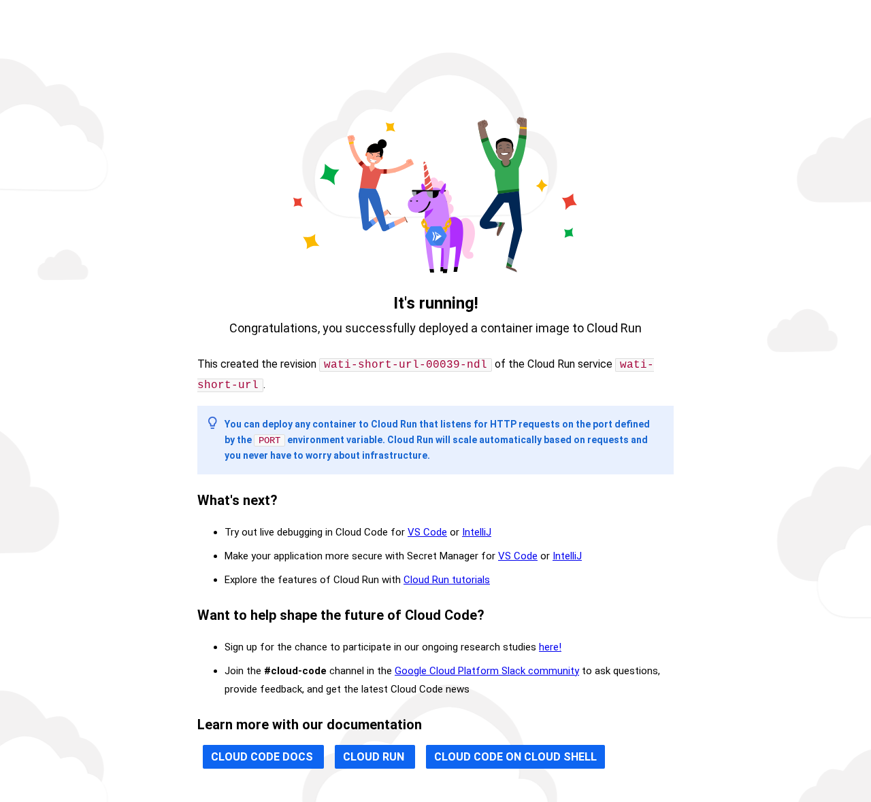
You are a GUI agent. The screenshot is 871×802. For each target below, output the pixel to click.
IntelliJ (476, 532)
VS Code (427, 532)
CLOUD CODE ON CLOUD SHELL (515, 756)
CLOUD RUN (375, 756)
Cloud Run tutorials (447, 580)
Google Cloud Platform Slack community (487, 671)
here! (550, 647)
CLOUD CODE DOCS (263, 756)
